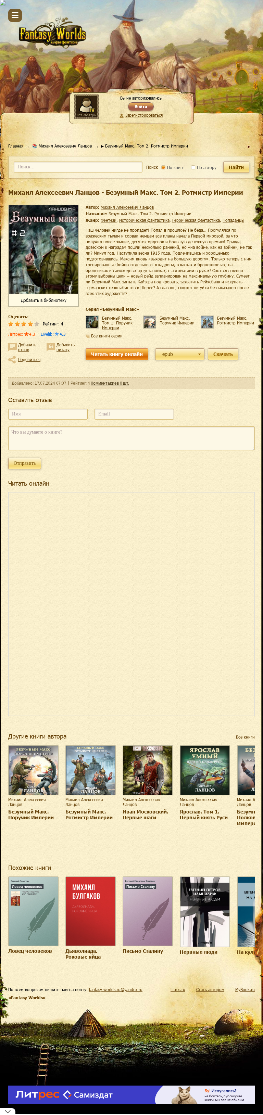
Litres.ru (178, 989)
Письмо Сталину (143, 951)
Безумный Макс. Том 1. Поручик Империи (117, 323)
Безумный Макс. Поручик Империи (177, 320)
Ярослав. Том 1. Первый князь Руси (204, 814)
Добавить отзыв (27, 347)
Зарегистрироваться (144, 115)
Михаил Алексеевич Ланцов (65, 145)
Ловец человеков (30, 951)
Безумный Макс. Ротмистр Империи (235, 320)
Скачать (223, 354)
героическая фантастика (196, 220)
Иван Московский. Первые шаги (145, 814)
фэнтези (108, 220)
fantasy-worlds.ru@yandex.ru (115, 989)
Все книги (245, 736)
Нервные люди (198, 952)
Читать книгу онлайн (117, 354)
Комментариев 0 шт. (110, 383)
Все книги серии (107, 335)
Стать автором (210, 989)
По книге (175, 167)
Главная (15, 145)
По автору (206, 167)
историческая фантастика (144, 220)
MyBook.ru (245, 989)
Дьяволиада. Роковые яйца (83, 954)
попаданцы (233, 220)
